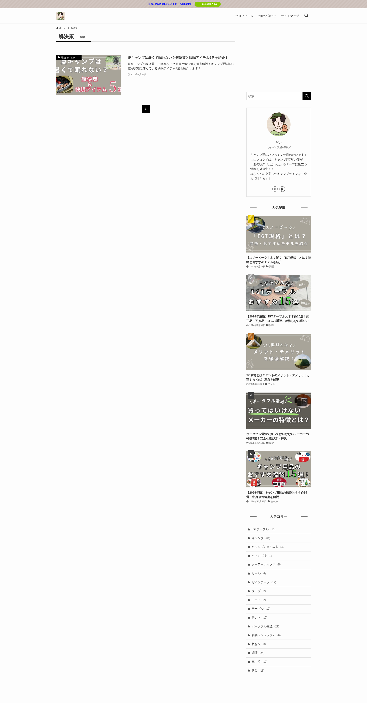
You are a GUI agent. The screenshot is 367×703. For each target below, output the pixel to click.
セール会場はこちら (207, 4)
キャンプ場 (262, 555)
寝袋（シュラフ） (266, 635)
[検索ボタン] (306, 16)
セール (259, 573)
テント (259, 617)
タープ (259, 591)
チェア (259, 600)
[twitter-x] (275, 189)
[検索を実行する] (306, 96)
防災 (258, 670)
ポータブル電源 (265, 626)
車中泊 (259, 661)
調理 (258, 652)
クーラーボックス (266, 564)
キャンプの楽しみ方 (268, 547)
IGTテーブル (263, 529)
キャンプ (261, 538)
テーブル (261, 608)
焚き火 (259, 644)
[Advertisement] (278, 58)
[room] (282, 189)
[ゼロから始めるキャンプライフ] (60, 16)
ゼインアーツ (264, 582)
